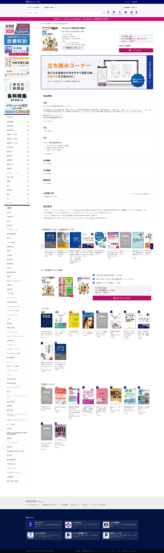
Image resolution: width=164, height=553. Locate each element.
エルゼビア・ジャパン (13, 349)
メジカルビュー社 (12, 229)
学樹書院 (9, 406)
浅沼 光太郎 (74, 31)
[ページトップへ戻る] (159, 550)
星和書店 (9, 447)
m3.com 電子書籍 (46, 23)
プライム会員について (32, 504)
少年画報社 (10, 340)
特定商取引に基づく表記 (49, 504)
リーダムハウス (11, 345)
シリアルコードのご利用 (97, 504)
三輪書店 (9, 285)
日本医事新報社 (11, 234)
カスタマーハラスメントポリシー (106, 551)
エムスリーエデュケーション (15, 336)
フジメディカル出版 (13, 310)
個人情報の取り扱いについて (89, 551)
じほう (9, 319)
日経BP (9, 276)
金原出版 (9, 225)
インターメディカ (12, 315)
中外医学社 (10, 217)
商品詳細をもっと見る (72, 47)
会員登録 (134, 2)
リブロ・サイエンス (13, 370)
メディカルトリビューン (14, 472)
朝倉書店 (9, 438)
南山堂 (9, 238)
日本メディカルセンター (14, 281)
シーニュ (9, 362)
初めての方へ (75, 504)
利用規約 (78, 551)
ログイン (127, 2)
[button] (151, 246)
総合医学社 (10, 259)
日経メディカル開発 (13, 366)
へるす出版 (10, 293)
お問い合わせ (125, 551)
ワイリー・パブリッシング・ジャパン (17, 396)
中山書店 (9, 255)
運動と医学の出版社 (13, 481)
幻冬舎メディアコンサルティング (17, 420)
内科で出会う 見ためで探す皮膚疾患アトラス (111, 279)
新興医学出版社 (11, 272)
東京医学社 (10, 410)
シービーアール (11, 298)
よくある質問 (64, 504)
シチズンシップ (11, 468)
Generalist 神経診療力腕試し (106, 275)
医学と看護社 (11, 401)
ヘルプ (118, 551)
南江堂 (9, 391)
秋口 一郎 (64, 31)
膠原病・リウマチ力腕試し (105, 283)
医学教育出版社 (11, 383)
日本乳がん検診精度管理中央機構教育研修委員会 (17, 433)
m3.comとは (133, 551)
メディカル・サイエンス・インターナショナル (17, 415)
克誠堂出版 (10, 263)
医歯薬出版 (10, 246)
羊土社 (9, 221)
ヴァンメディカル (12, 332)
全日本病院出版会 (12, 302)
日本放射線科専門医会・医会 (15, 451)
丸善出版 (9, 289)
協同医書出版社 (11, 459)
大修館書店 (10, 477)
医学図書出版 (11, 357)
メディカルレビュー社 (13, 306)
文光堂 (9, 212)
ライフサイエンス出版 (13, 353)
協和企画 (9, 323)
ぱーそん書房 (11, 424)
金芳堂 (9, 251)
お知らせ (84, 504)
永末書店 (9, 428)
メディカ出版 (11, 242)
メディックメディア (13, 442)
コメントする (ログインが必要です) (140, 194)
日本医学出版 (11, 464)
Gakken (9, 268)
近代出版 (9, 455)
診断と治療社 (11, 327)
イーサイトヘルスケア (13, 387)
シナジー (9, 374)
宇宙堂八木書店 (11, 379)
